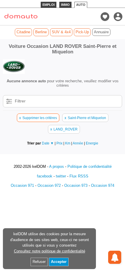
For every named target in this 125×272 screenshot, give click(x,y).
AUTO (80, 4)
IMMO (65, 4)
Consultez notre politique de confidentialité (49, 251)
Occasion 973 (76, 185)
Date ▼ (48, 143)
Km (68, 143)
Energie (92, 143)
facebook (44, 176)
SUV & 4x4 (61, 32)
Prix (59, 143)
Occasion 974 (102, 185)
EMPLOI (48, 4)
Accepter (59, 261)
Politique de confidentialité (89, 166)
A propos (56, 166)
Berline (41, 32)
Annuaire (101, 32)
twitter (61, 176)
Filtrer (20, 101)
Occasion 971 (22, 185)
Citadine (23, 32)
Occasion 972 (49, 185)
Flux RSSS (78, 176)
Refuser (39, 261)
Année (78, 143)
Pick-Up (82, 32)
